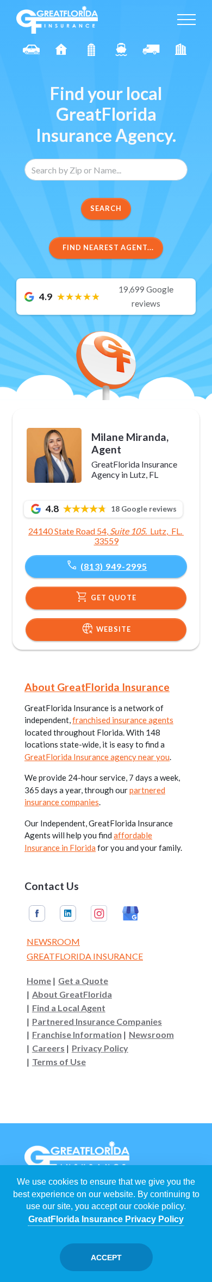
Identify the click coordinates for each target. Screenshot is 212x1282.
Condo (91, 49)
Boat (121, 49)
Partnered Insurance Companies (97, 1021)
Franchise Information (77, 1035)
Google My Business (130, 913)
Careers (48, 1048)
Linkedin (68, 913)
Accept (106, 1257)
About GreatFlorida (72, 994)
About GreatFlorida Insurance (97, 687)
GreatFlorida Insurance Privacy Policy (106, 1219)
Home (39, 981)
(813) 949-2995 (106, 565)
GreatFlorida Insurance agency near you (97, 757)
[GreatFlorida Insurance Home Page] (57, 18)
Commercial (151, 49)
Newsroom (53, 941)
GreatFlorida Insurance (85, 956)
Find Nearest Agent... (108, 247)
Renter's (181, 49)
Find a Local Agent (68, 1008)
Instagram (99, 913)
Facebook (37, 913)
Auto (31, 49)
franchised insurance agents (122, 720)
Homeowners (61, 49)
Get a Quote (83, 981)
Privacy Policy (100, 1048)
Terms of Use (59, 1062)
